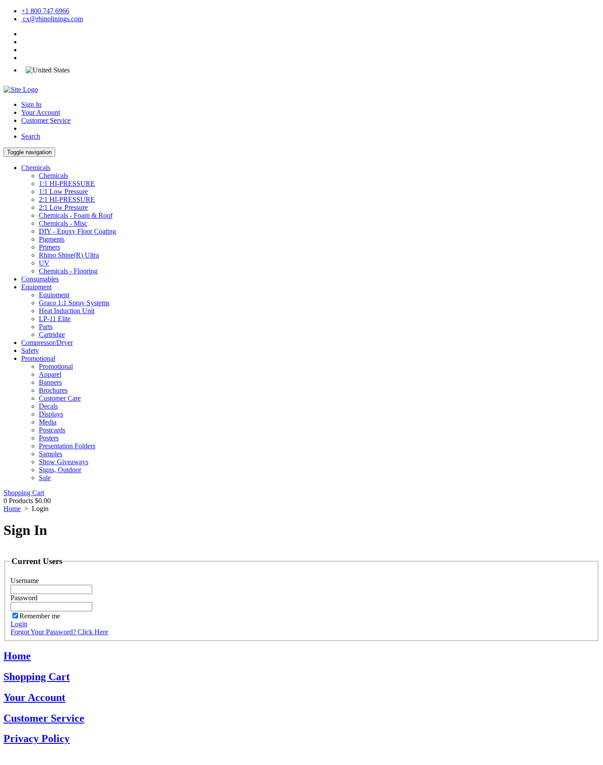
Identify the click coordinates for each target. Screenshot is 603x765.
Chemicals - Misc (63, 223)
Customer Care (60, 398)
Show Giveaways (63, 462)
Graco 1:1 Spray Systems (74, 303)
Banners (50, 382)
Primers (49, 247)
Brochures (53, 390)
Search (30, 136)
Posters (49, 438)
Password (24, 598)
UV (44, 263)
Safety (30, 350)
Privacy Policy (37, 738)
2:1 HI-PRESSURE (67, 199)
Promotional (38, 358)
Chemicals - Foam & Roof (76, 215)
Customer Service (46, 120)
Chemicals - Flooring (68, 271)
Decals (48, 406)
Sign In (31, 104)
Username (25, 580)
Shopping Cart (24, 492)
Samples (50, 454)
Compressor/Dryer (47, 342)
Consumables (40, 279)
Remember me (39, 616)
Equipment (36, 287)
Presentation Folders (67, 446)
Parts (46, 326)
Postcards (52, 430)
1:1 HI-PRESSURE (67, 183)
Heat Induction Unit (66, 310)
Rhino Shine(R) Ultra (69, 255)
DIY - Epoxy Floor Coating (77, 231)
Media (48, 422)
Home (12, 508)
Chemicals (35, 167)
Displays (51, 414)
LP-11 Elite (55, 318)
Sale (45, 477)
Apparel (50, 374)
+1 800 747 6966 (45, 11)
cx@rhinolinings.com (52, 19)
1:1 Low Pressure (63, 191)
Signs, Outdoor (60, 469)
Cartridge (52, 334)
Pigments (51, 239)
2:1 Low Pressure (63, 207)
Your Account (40, 112)
